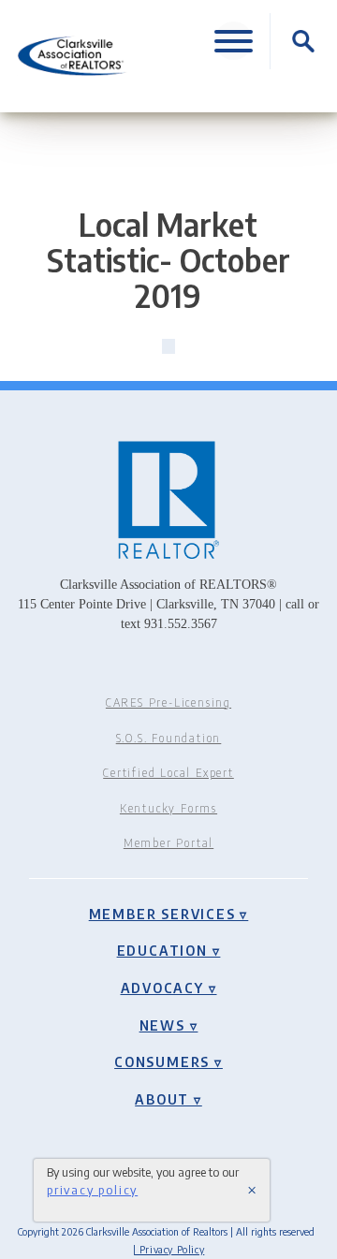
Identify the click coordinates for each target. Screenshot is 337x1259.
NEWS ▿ (168, 1025)
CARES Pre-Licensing (168, 702)
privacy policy (92, 1189)
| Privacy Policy (169, 1249)
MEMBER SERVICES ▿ (169, 913)
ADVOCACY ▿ (169, 987)
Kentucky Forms (168, 808)
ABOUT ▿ (168, 1099)
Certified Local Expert (168, 773)
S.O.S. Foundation (169, 738)
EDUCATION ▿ (169, 950)
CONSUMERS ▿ (168, 1061)
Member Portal (168, 843)
